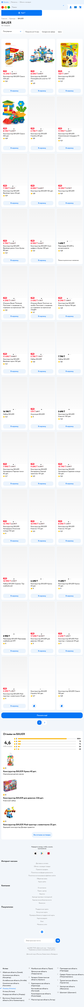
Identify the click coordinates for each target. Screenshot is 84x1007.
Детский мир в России (34, 954)
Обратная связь (42, 879)
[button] (21, 13)
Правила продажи (42, 869)
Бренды (12, 18)
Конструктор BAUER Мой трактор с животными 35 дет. (29, 824)
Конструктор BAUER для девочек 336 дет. (23, 798)
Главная (4, 18)
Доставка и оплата (42, 863)
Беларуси (54, 954)
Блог (42, 921)
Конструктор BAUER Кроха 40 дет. (20, 771)
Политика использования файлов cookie (42, 876)
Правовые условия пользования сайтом (42, 950)
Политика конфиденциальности (42, 872)
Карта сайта (42, 882)
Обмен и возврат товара (42, 866)
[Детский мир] (5, 7)
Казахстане (46, 954)
